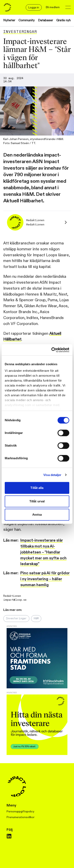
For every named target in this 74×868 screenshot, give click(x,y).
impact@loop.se (15, 600)
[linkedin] (9, 836)
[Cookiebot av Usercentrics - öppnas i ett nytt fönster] (52, 350)
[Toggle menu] (68, 7)
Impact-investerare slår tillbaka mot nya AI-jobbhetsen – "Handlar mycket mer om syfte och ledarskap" (43, 552)
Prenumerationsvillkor (21, 817)
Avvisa (37, 514)
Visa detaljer (52, 475)
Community (26, 20)
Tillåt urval (37, 501)
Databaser (45, 20)
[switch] (63, 433)
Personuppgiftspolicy (20, 811)
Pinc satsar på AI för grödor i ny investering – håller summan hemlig (45, 579)
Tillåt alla (36, 487)
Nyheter (9, 20)
